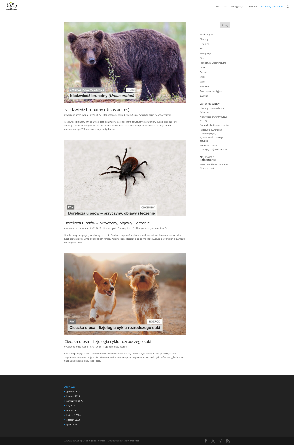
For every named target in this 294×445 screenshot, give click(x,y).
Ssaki (128, 114)
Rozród (121, 114)
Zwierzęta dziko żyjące (150, 114)
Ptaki (202, 67)
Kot (225, 7)
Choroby (122, 228)
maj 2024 (71, 410)
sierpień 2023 (73, 419)
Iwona (85, 114)
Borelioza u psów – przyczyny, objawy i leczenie (107, 223)
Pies (217, 7)
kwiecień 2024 (73, 415)
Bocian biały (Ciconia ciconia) (214, 125)
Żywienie (252, 7)
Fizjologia (108, 346)
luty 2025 (70, 405)
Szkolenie (204, 86)
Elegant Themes (96, 440)
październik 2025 (74, 400)
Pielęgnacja (237, 7)
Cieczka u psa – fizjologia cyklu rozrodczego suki (107, 341)
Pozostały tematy (270, 7)
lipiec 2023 (71, 424)
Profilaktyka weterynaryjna (146, 228)
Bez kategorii (109, 114)
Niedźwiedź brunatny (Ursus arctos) (96, 109)
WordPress (133, 440)
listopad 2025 (73, 396)
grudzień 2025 (73, 391)
